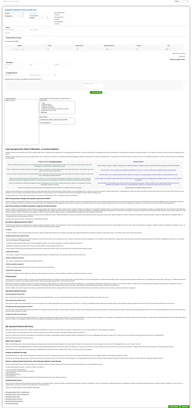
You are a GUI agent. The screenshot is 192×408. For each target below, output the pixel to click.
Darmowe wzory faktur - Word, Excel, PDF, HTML (53, 119)
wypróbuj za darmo (55, 161)
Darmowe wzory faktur (12, 403)
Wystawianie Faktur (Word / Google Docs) (17, 394)
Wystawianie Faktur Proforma (14, 399)
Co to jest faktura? (45, 122)
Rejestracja (44, 112)
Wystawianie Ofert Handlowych (14, 401)
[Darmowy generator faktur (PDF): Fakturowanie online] (12, 1)
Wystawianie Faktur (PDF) (13, 396)
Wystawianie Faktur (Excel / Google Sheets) (18, 392)
